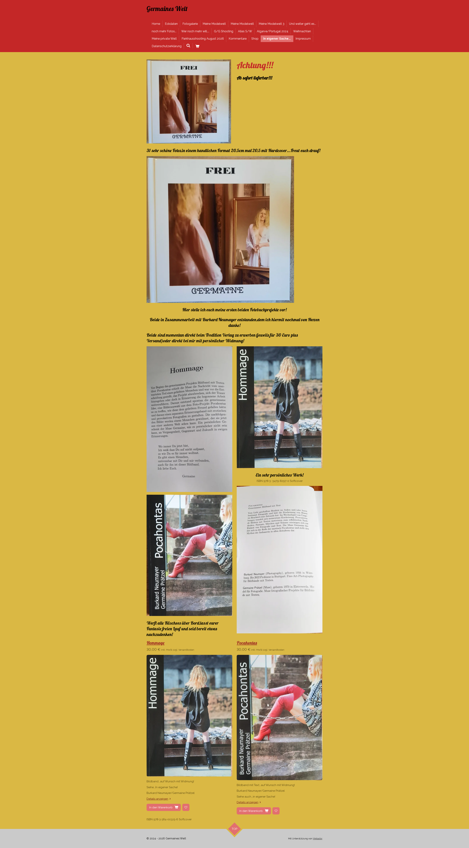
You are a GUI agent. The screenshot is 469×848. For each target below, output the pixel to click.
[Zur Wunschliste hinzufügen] (185, 807)
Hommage (156, 642)
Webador (317, 838)
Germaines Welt (167, 9)
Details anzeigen (157, 798)
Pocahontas (247, 642)
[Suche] (188, 45)
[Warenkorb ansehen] (197, 46)
